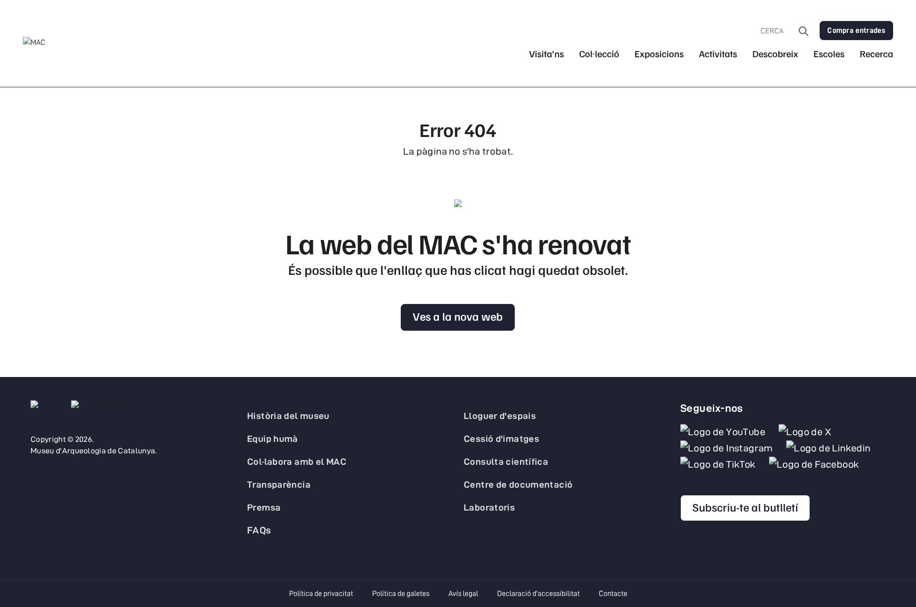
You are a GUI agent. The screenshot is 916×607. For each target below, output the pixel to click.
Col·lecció (599, 54)
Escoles (828, 54)
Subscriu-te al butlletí (745, 507)
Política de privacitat (321, 593)
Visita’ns (546, 54)
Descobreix (775, 54)
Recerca (876, 54)
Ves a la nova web (458, 316)
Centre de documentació (518, 484)
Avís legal (463, 593)
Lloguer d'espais (500, 415)
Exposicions (659, 54)
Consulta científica (506, 461)
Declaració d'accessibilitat (538, 593)
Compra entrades (856, 30)
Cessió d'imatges (501, 438)
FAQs (259, 530)
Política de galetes (400, 593)
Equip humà (272, 438)
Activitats (718, 54)
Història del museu (288, 415)
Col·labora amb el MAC (296, 461)
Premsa (264, 507)
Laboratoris (489, 507)
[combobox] (779, 31)
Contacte (613, 593)
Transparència (279, 484)
